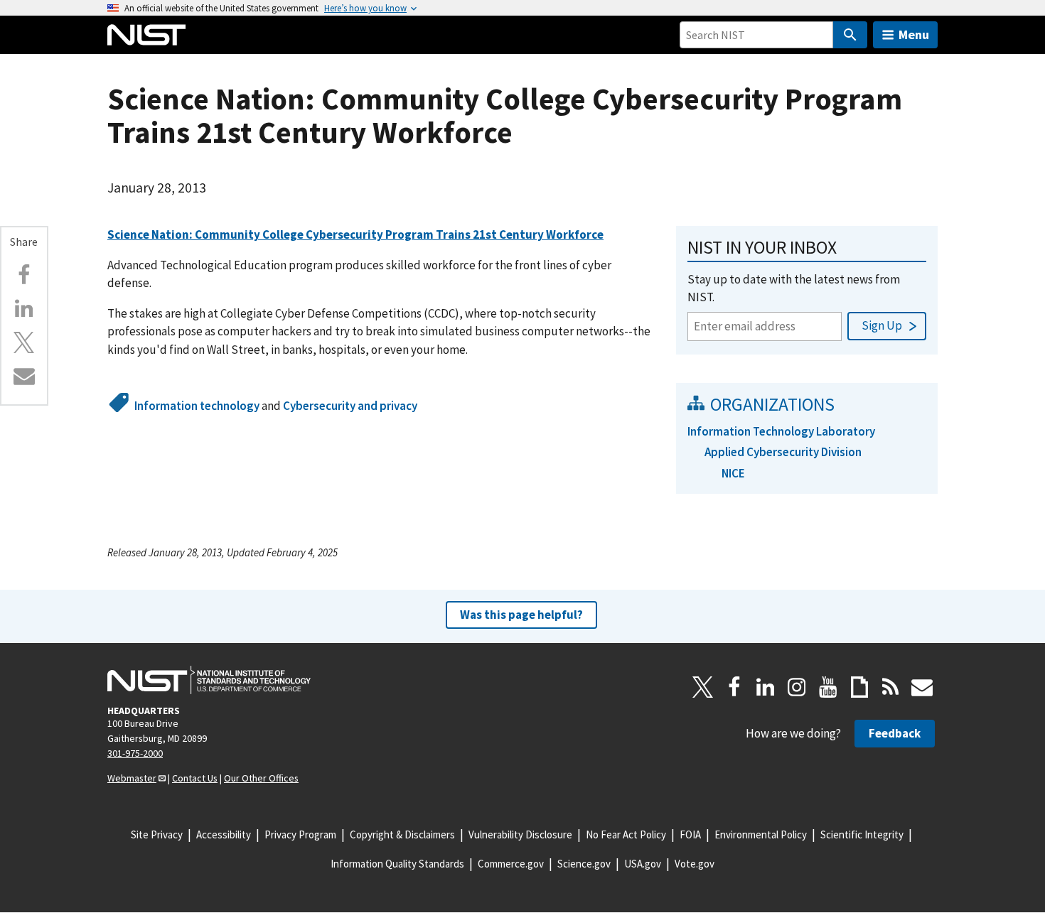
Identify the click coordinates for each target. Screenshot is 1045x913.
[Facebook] (24, 275)
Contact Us (195, 778)
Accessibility (223, 834)
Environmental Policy (760, 834)
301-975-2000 (135, 753)
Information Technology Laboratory (781, 431)
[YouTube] (828, 687)
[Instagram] (797, 687)
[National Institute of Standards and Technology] (209, 680)
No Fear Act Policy (626, 834)
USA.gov (642, 863)
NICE (733, 473)
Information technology (196, 406)
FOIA (690, 834)
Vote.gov (694, 863)
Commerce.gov (511, 863)
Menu (914, 34)
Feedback (895, 733)
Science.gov (584, 863)
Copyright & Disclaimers (402, 834)
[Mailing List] (922, 687)
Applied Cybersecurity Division (783, 452)
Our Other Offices (261, 778)
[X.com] (24, 342)
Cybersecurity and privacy (350, 406)
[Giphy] (859, 687)
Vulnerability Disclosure (520, 834)
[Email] (24, 376)
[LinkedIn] (765, 687)
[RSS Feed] (890, 687)
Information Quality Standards (397, 863)
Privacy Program (300, 834)
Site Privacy (157, 834)
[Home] (146, 34)
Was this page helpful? (521, 614)
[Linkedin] (24, 308)
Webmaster (131, 778)
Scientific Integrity (862, 834)
